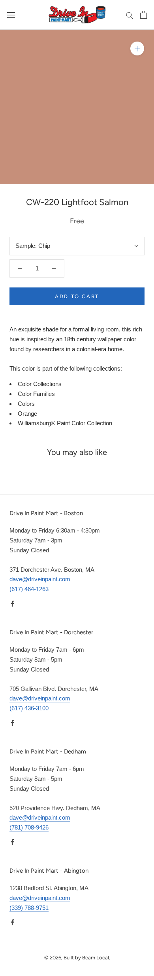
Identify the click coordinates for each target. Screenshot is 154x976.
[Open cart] (143, 15)
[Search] (129, 15)
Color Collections (40, 384)
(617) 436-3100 (29, 708)
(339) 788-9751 (29, 907)
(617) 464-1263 (29, 589)
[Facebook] (12, 604)
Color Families (36, 393)
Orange (27, 413)
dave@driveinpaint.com (39, 579)
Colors (26, 403)
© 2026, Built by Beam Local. (77, 958)
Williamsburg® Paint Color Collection (65, 423)
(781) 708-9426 (29, 827)
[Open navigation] (11, 14)
